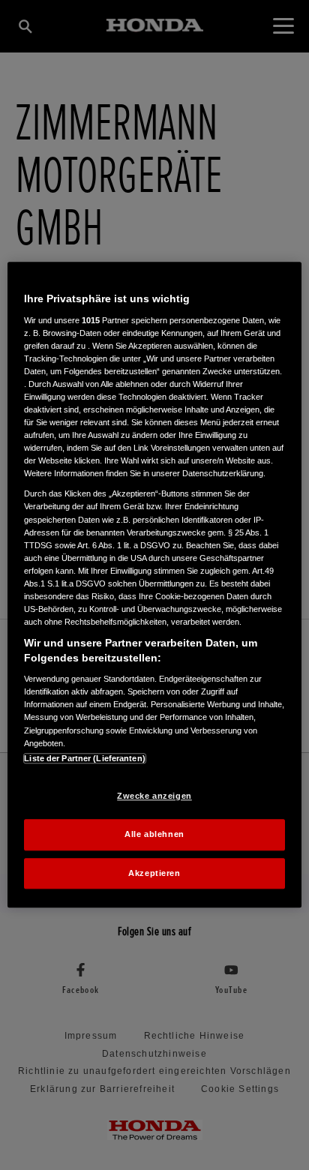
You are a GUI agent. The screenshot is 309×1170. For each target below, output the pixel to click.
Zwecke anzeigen (154, 795)
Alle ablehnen (154, 834)
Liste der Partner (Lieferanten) (85, 758)
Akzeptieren (154, 873)
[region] (154, 585)
